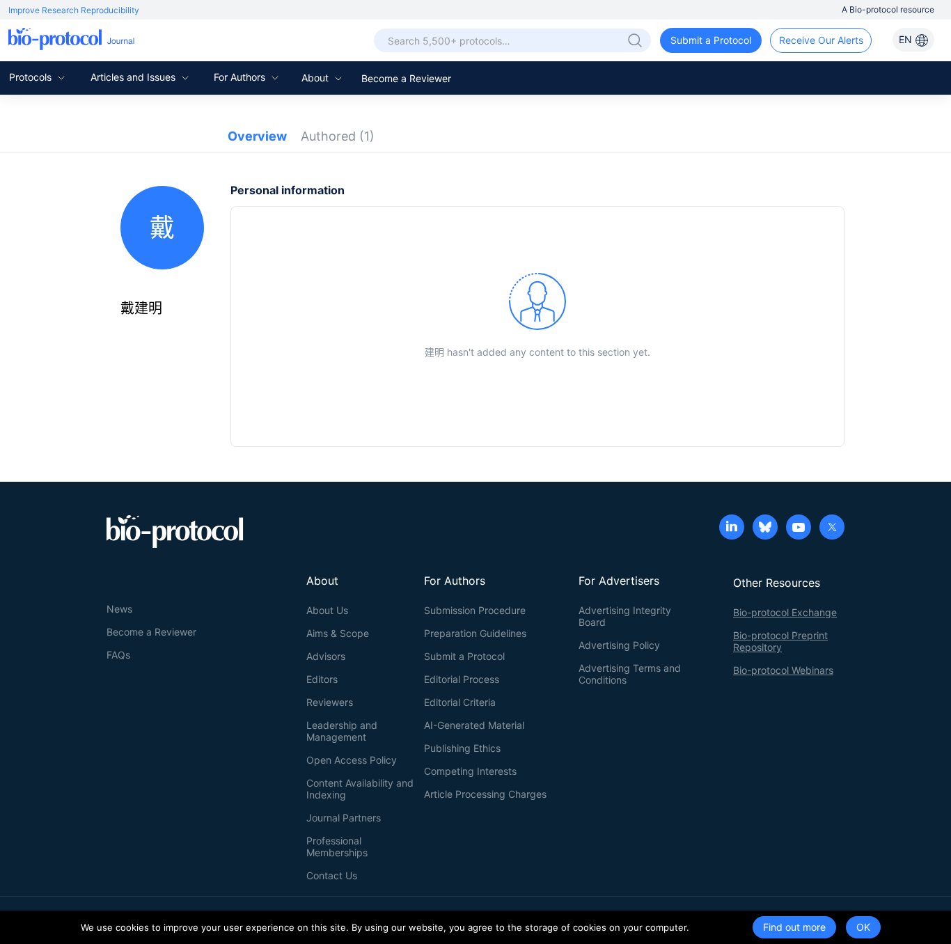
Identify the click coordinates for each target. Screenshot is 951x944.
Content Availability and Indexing (360, 789)
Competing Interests (470, 771)
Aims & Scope (337, 633)
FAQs (118, 655)
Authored (338, 136)
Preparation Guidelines (475, 633)
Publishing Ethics (462, 748)
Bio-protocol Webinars (783, 670)
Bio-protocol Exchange (785, 612)
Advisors (325, 656)
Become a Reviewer (406, 78)
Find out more (794, 927)
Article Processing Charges (485, 794)
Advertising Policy (619, 645)
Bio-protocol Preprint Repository (780, 641)
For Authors (241, 77)
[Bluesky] (765, 528)
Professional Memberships (337, 846)
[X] (831, 528)
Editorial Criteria (460, 702)
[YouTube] (798, 528)
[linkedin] (731, 528)
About (316, 78)
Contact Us (331, 875)
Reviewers (329, 702)
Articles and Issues (134, 77)
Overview (257, 136)
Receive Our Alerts (821, 40)
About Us (327, 610)
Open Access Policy (351, 760)
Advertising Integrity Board (625, 616)
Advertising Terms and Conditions (630, 674)
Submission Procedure (475, 610)
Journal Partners (343, 818)
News (119, 609)
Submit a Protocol (710, 40)
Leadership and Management (341, 731)
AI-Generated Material (474, 725)
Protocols (31, 77)
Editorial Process (461, 679)
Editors (322, 679)
